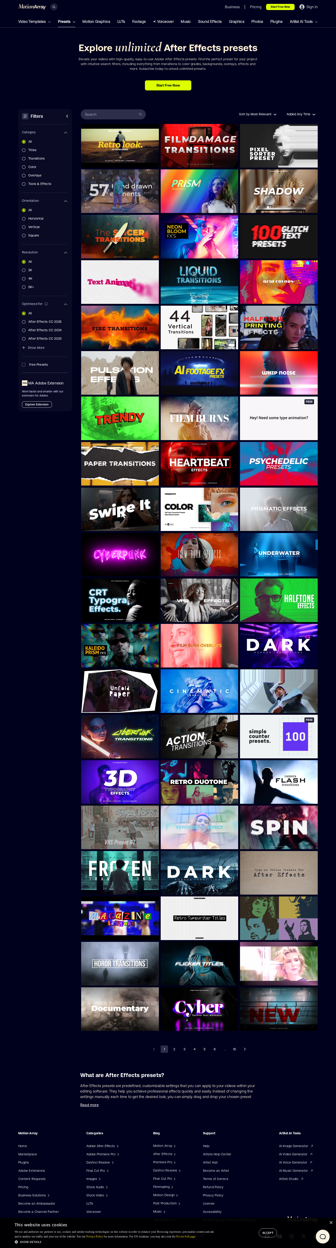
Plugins (276, 21)
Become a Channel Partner (38, 1212)
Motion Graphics (96, 21)
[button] (116, 1242)
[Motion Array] (174, 1145)
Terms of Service (215, 1179)
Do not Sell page (185, 1236)
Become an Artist (216, 1170)
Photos (257, 21)
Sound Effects (210, 21)
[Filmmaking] (171, 1187)
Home (22, 1146)
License (208, 1203)
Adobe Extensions (31, 1170)
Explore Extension (36, 404)
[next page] (244, 1049)
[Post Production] (179, 1203)
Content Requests (31, 1179)
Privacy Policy (213, 1195)
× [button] (331, 1222)
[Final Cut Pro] (174, 1178)
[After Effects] (174, 1154)
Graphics (236, 21)
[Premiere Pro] (174, 1162)
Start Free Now (280, 6)
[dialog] (168, 1233)
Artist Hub (210, 1162)
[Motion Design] (176, 1195)
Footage (139, 21)
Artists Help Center (217, 1154)
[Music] (164, 1211)
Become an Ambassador (36, 1203)
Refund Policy (213, 1187)
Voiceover (165, 21)
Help (206, 1146)
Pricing (23, 1187)
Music (186, 21)
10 (234, 1049)
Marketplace (27, 1154)
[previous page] (154, 1049)
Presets (64, 21)
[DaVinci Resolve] (179, 1170)
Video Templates (32, 21)
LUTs (121, 21)
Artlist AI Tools (302, 21)
